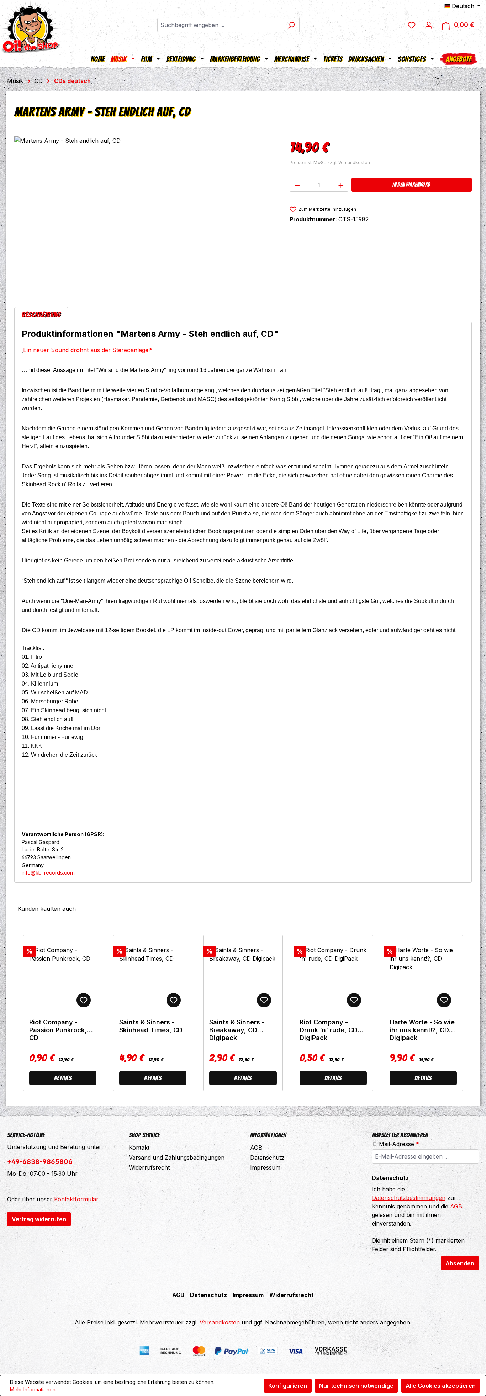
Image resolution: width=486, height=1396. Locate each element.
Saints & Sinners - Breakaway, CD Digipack (237, 1029)
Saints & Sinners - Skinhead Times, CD (151, 1026)
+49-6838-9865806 (40, 1161)
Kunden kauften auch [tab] (47, 908)
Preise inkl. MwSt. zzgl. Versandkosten (330, 162)
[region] (144, 212)
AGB (256, 1147)
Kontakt (139, 1147)
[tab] (41, 314)
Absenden (459, 1263)
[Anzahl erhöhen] (341, 185)
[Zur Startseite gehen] (30, 26)
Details (63, 1078)
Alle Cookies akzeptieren (441, 1385)
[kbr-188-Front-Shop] (144, 212)
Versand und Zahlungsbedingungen (176, 1157)
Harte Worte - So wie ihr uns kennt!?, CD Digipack (422, 1029)
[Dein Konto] (428, 25)
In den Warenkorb (411, 185)
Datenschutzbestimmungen (408, 1197)
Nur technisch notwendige (356, 1385)
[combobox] (220, 25)
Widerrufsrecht (149, 1167)
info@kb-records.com (48, 873)
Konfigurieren (287, 1385)
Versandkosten (220, 1322)
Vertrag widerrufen (39, 1219)
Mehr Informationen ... (35, 1389)
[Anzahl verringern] (297, 185)
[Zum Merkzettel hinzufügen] (83, 1000)
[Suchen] (291, 25)
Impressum (265, 1167)
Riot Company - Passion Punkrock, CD (58, 1029)
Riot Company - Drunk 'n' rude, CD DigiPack (329, 1029)
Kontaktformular (76, 1199)
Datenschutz (267, 1157)
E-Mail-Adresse (396, 1144)
